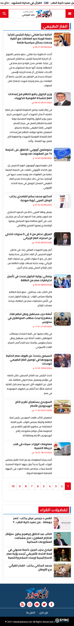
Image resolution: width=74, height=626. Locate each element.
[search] (4, 13)
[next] (67, 494)
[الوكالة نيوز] (37, 593)
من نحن (43, 612)
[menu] (69, 13)
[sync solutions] (62, 621)
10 (12, 486)
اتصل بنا (30, 612)
